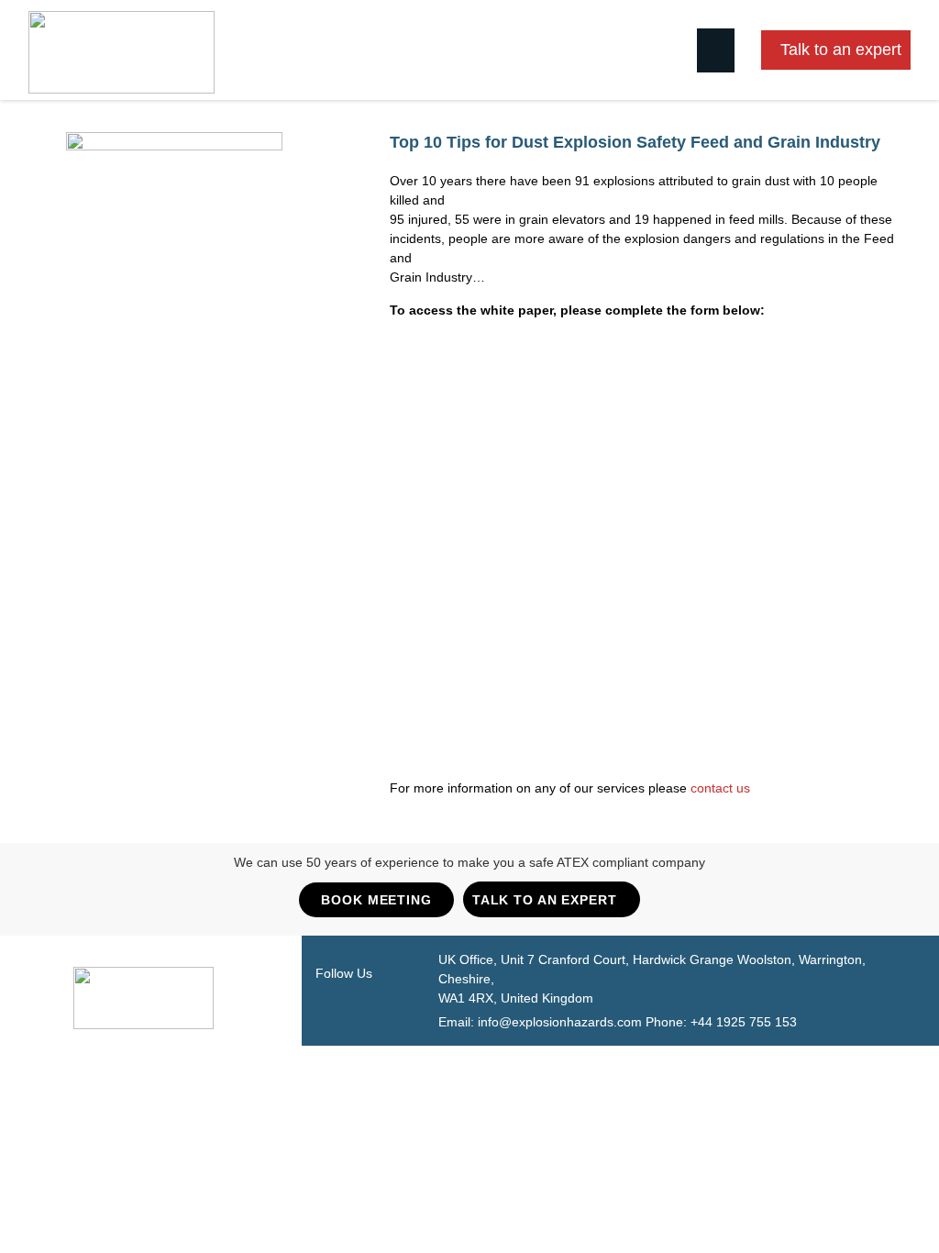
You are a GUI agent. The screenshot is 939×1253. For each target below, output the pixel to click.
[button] (716, 50)
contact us (720, 788)
